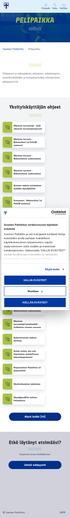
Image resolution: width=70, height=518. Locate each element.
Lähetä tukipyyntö (35, 465)
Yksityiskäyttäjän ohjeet (35, 107)
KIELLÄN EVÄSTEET (35, 302)
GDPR (62, 512)
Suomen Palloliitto (13, 49)
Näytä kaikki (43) (35, 416)
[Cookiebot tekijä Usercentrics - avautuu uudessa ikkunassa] (51, 213)
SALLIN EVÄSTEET (35, 280)
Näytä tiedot (52, 269)
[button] (63, 6)
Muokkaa (33, 291)
